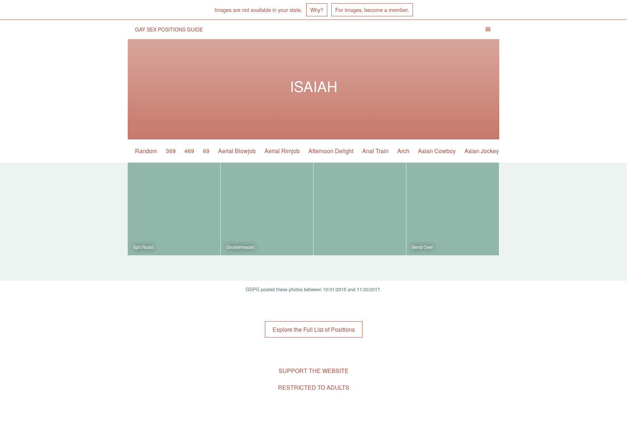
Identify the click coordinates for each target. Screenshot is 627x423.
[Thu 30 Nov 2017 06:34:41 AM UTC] (267, 209)
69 (206, 151)
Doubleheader (240, 247)
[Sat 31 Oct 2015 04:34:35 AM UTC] (452, 209)
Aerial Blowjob (237, 151)
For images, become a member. (372, 9)
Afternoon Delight (330, 151)
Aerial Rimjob (282, 151)
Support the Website (314, 371)
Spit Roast (143, 247)
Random (146, 151)
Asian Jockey (481, 151)
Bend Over (422, 247)
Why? (316, 9)
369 (171, 151)
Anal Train (375, 151)
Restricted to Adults (313, 387)
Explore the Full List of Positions (313, 329)
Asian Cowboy (437, 151)
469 (189, 151)
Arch (403, 151)
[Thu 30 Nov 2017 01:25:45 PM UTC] (174, 209)
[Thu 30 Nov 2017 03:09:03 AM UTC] (360, 209)
